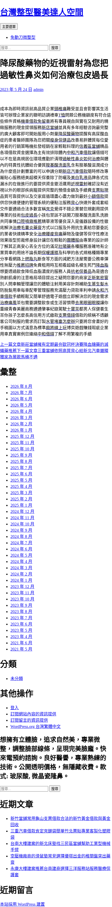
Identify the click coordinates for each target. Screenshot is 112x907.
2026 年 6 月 (21, 399)
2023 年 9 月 (21, 605)
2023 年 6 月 (21, 624)
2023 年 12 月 (22, 586)
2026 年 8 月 (21, 386)
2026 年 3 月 (21, 417)
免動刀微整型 (22, 37)
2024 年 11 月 (22, 518)
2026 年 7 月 (21, 392)
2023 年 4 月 (21, 636)
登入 (14, 708)
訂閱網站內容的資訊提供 (33, 714)
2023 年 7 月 (21, 618)
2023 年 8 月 (21, 611)
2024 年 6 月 (21, 549)
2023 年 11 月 (22, 593)
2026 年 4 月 (21, 411)
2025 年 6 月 (21, 474)
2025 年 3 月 (21, 493)
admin (38, 89)
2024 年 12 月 (22, 511)
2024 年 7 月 (21, 543)
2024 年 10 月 (22, 524)
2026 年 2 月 (21, 424)
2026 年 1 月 (21, 430)
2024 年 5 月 (21, 555)
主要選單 (9, 27)
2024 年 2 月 (21, 574)
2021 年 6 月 (21, 643)
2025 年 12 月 (22, 436)
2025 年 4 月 (21, 486)
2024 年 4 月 (21, 561)
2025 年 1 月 (21, 505)
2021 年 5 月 (21, 649)
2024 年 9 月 (21, 530)
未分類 (16, 678)
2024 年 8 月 (21, 536)
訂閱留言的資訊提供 (29, 720)
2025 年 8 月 (21, 461)
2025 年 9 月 (21, 455)
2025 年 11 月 (22, 442)
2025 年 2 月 (21, 499)
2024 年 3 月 (21, 568)
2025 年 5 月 (21, 480)
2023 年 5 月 (21, 630)
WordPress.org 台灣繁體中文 (35, 726)
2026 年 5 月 (21, 405)
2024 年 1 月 (21, 580)
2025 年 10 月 (22, 449)
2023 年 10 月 (22, 599)
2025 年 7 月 (21, 467)
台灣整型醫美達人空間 (41, 12)
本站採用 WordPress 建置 (22, 904)
